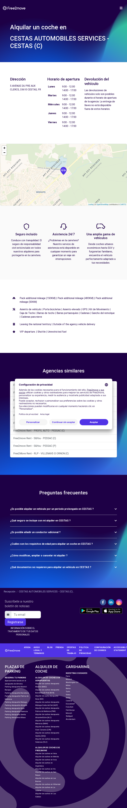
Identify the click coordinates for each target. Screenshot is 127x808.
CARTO (123, 204)
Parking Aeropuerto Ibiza (14, 708)
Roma (68, 688)
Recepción (9, 591)
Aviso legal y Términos (39, 650)
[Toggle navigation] (121, 8)
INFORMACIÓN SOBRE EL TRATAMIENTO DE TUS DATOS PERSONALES (23, 631)
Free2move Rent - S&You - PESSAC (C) (34, 438)
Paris (68, 676)
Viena (68, 695)
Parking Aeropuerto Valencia (16, 711)
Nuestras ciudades (76, 673)
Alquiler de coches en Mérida (47, 757)
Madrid (69, 679)
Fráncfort (69, 707)
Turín (68, 692)
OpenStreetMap (102, 204)
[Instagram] (119, 602)
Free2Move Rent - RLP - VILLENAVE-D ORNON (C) (41, 453)
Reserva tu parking (15, 677)
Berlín (68, 698)
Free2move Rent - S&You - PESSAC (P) (34, 445)
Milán (68, 685)
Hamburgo (70, 710)
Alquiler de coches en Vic (45, 769)
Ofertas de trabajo (71, 650)
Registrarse (15, 622)
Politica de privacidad (85, 650)
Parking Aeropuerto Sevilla (15, 715)
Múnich (69, 713)
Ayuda (27, 647)
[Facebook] (103, 602)
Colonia (69, 701)
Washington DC (72, 682)
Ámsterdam (70, 719)
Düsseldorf (70, 704)
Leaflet (90, 204)
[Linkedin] (111, 602)
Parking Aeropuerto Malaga (16, 702)
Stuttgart (69, 716)
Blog (50, 647)
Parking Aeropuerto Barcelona (17, 693)
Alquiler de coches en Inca (46, 760)
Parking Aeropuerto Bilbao (15, 718)
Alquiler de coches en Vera (46, 754)
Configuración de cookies (102, 648)
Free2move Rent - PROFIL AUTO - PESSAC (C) (39, 430)
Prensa (60, 647)
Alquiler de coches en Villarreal (47, 784)
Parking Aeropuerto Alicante (16, 705)
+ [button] (4, 148)
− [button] (4, 153)
